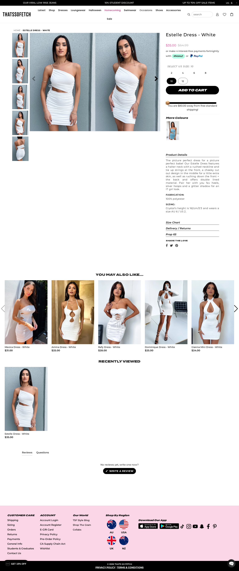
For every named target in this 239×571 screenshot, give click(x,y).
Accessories (173, 10)
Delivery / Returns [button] (178, 228)
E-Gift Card (46, 529)
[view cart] (231, 14)
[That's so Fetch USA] (124, 524)
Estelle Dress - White (36, 30)
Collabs (77, 529)
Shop (52, 10)
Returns (12, 534)
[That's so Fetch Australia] (112, 524)
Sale (109, 19)
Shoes (159, 10)
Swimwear (130, 10)
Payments (13, 539)
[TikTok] (182, 527)
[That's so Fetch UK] (112, 540)
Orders (11, 529)
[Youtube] (195, 527)
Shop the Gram (82, 524)
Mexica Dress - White (17, 347)
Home (17, 30)
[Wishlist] (224, 14)
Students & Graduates (20, 548)
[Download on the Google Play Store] (169, 528)
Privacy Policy (49, 534)
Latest (42, 10)
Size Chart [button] (173, 222)
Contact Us (14, 553)
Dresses (63, 10)
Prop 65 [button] (171, 234)
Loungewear (78, 10)
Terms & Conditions (130, 567)
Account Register (50, 524)
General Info (14, 543)
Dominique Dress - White (160, 347)
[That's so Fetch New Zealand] (124, 540)
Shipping (12, 520)
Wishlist (45, 548)
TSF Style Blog (81, 520)
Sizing (11, 524)
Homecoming (113, 10)
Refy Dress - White (109, 347)
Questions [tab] (42, 453)
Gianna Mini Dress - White (207, 347)
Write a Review (122, 471)
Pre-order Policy (50, 539)
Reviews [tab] (27, 453)
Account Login (49, 520)
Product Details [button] (176, 154)
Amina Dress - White (64, 347)
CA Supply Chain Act (52, 543)
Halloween (95, 10)
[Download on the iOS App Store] (148, 528)
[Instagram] (189, 527)
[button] (217, 14)
